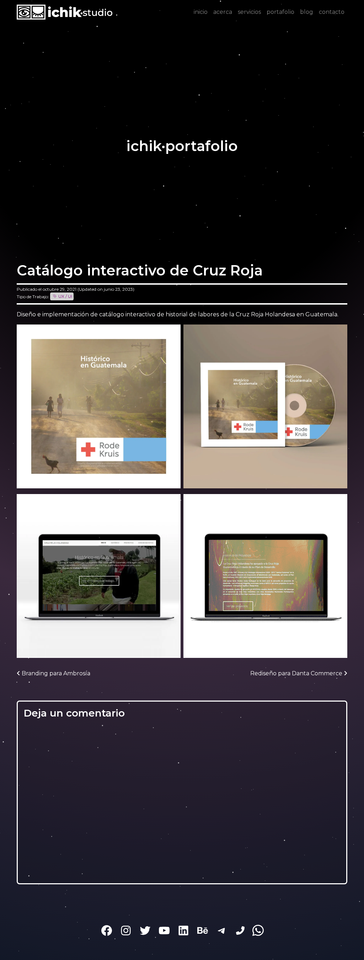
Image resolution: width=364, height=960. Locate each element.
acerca (222, 12)
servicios (249, 12)
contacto (331, 12)
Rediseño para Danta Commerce (297, 673)
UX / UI (65, 296)
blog (306, 12)
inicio (201, 12)
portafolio (280, 12)
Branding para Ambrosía (55, 673)
